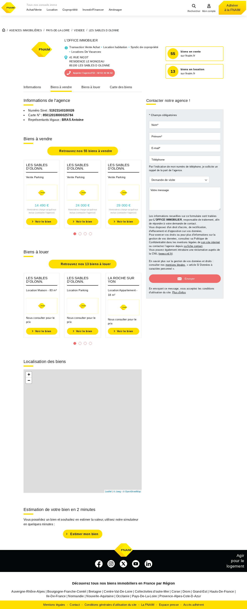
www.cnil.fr (165, 253)
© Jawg (117, 491)
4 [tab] (90, 233)
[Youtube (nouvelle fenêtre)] (136, 564)
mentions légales (175, 265)
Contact (75, 604)
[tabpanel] (42, 194)
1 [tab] (74, 233)
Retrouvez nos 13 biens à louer (85, 264)
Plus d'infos (179, 292)
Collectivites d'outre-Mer (152, 591)
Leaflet (108, 491)
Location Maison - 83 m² (41, 290)
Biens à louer (90, 87)
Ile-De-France (56, 596)
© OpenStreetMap (132, 491)
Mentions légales (54, 604)
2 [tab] (80, 233)
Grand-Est (200, 591)
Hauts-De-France (222, 591)
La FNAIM (147, 604)
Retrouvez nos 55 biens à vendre (85, 151)
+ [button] (29, 374)
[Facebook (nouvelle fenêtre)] (99, 564)
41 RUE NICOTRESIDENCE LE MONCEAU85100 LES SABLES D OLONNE (89, 61)
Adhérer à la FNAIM (232, 8)
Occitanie (122, 596)
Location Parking (77, 290)
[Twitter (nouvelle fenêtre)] (123, 564)
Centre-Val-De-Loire (118, 591)
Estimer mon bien (84, 534)
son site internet (210, 242)
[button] (34, 9)
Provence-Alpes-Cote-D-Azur (180, 596)
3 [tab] (85, 233)
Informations (32, 87)
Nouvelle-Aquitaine (100, 596)
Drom (186, 591)
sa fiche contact (193, 246)
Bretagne (95, 591)
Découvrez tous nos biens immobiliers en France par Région (123, 583)
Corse (176, 591)
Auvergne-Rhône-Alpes (28, 591)
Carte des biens (121, 87)
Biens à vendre (61, 87)
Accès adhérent (193, 604)
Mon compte (209, 11)
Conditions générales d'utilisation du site (111, 604)
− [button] (29, 380)
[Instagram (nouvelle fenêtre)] (111, 564)
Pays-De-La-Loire (144, 596)
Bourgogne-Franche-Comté (66, 591)
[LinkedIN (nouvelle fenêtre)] (148, 564)
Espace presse (169, 604)
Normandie (76, 596)
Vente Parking (35, 177)
